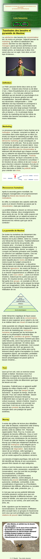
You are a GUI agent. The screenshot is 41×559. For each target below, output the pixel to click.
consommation (31, 318)
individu (33, 156)
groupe (16, 281)
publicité (27, 168)
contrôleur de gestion (22, 337)
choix (18, 170)
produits (15, 407)
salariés (5, 44)
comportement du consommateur (21, 149)
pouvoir (15, 480)
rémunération (7, 206)
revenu (22, 260)
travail (22, 322)
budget (34, 162)
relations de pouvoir (10, 515)
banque (25, 390)
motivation (6, 132)
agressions (14, 268)
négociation (18, 449)
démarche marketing (10, 141)
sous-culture (18, 275)
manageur (6, 46)
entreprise (15, 445)
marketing (6, 42)
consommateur (32, 37)
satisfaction (9, 37)
